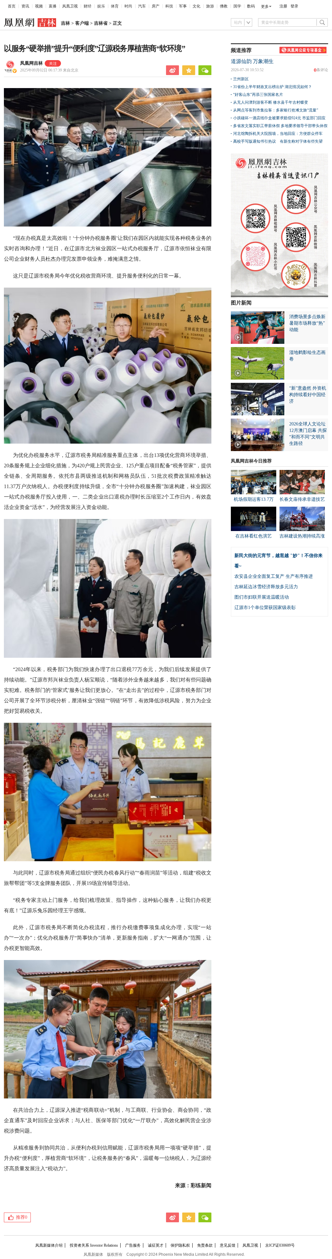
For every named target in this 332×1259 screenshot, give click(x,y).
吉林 (65, 23)
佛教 (224, 6)
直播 (52, 6)
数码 (251, 6)
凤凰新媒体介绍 (49, 1245)
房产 (156, 6)
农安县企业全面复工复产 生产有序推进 (273, 576)
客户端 (82, 23)
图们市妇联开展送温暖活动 (261, 597)
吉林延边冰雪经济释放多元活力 (266, 586)
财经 (87, 6)
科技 (169, 6)
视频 (39, 6)
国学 (237, 6)
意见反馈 (227, 1245)
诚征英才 (155, 1245)
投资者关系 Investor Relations (94, 1245)
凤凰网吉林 (31, 63)
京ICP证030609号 (280, 1245)
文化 (196, 6)
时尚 (128, 6)
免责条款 (205, 1245)
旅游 (210, 6)
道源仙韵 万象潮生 (252, 61)
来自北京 (49, 70)
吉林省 (101, 23)
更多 (265, 6)
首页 (12, 6)
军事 (183, 6)
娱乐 (101, 6)
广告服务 (133, 1245)
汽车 (142, 6)
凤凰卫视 (70, 6)
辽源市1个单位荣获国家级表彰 (265, 607)
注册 (283, 6)
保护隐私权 (180, 1245)
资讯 (25, 6)
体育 (115, 6)
